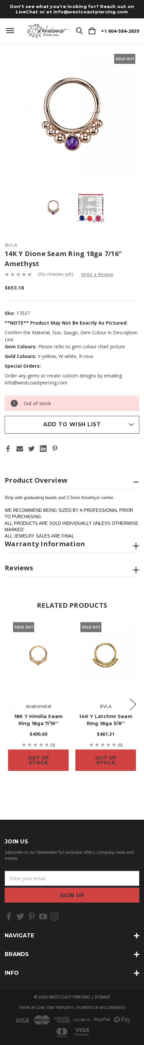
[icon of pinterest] (31, 916)
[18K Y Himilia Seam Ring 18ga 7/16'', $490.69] (38, 655)
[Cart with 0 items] (92, 31)
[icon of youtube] (43, 916)
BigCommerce (113, 1007)
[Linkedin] (43, 448)
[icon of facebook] (9, 916)
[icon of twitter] (20, 916)
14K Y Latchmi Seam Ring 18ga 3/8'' (105, 719)
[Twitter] (31, 448)
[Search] (79, 31)
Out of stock (38, 760)
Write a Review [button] (97, 274)
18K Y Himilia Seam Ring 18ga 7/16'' (38, 719)
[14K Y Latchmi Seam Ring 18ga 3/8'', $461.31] (105, 655)
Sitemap (102, 997)
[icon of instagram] (54, 916)
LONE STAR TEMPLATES (54, 1007)
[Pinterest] (55, 448)
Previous (11, 704)
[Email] (19, 448)
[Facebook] (8, 448)
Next (132, 704)
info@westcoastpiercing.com (90, 11)
